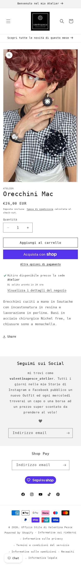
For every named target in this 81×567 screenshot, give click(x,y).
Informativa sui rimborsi (57, 532)
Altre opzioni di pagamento (40, 264)
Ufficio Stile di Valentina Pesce (46, 527)
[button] (8, 21)
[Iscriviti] (67, 433)
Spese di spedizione (40, 209)
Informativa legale (42, 558)
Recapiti (67, 551)
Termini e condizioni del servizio (42, 545)
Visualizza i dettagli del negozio (36, 290)
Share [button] (11, 336)
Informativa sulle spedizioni (34, 551)
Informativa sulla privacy (43, 538)
